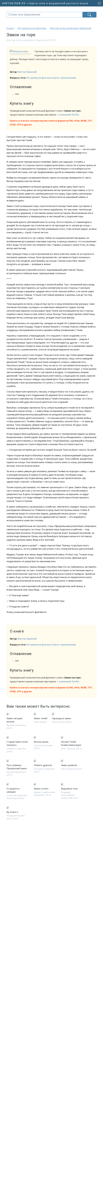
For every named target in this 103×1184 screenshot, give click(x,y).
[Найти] (89, 14)
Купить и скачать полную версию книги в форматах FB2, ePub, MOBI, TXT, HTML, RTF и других (51, 122)
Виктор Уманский (27, 71)
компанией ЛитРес (69, 114)
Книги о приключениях (64, 77)
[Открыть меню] (98, 3)
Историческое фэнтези (38, 77)
